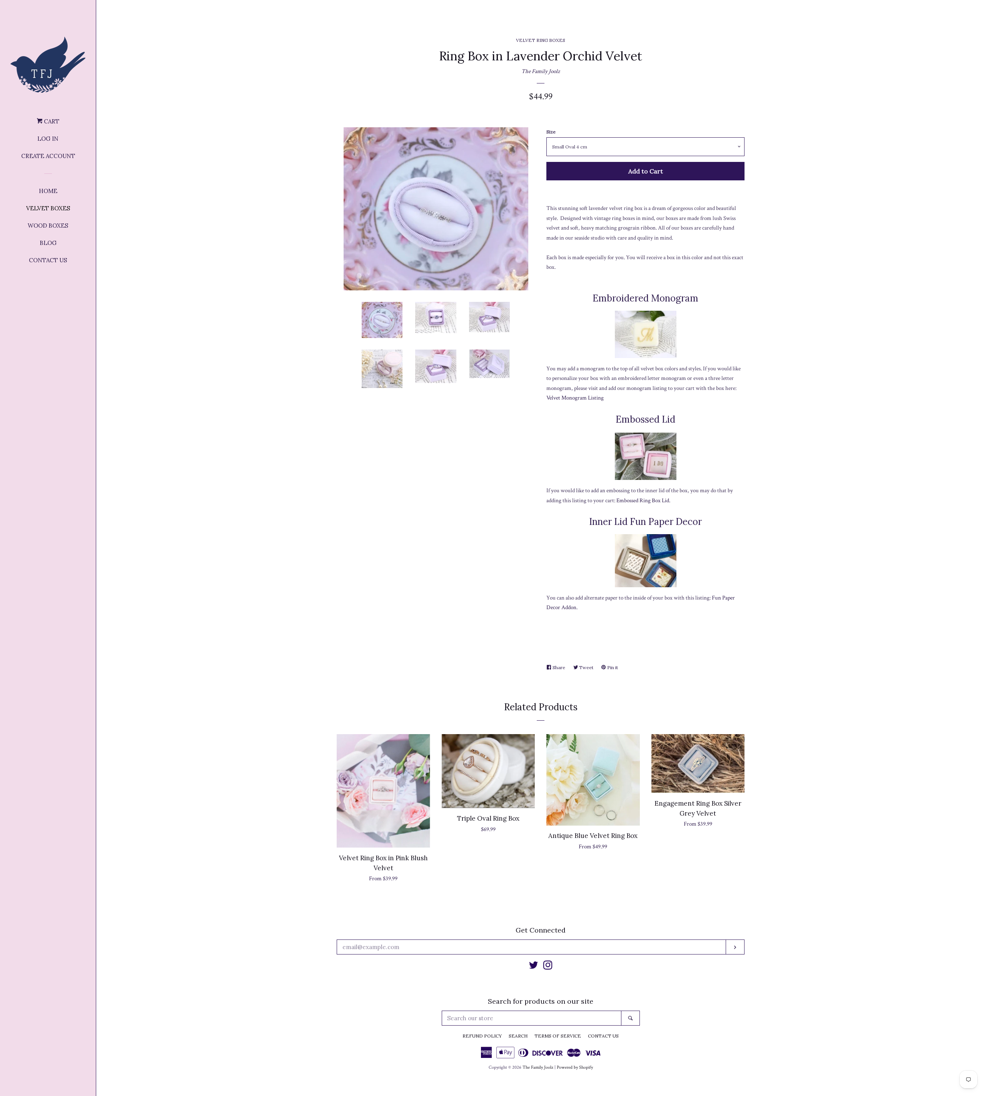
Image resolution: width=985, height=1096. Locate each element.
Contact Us (48, 260)
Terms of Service (557, 1036)
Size (551, 132)
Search (518, 1036)
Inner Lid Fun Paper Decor (645, 522)
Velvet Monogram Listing (575, 397)
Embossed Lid (645, 419)
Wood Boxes (48, 225)
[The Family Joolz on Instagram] (548, 967)
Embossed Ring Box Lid (642, 500)
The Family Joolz (540, 71)
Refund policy (482, 1036)
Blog (48, 243)
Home (48, 191)
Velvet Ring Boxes (540, 40)
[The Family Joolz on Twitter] (533, 967)
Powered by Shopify (575, 1067)
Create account (48, 156)
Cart (50, 121)
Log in (47, 138)
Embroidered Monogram (645, 298)
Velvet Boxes (48, 208)
